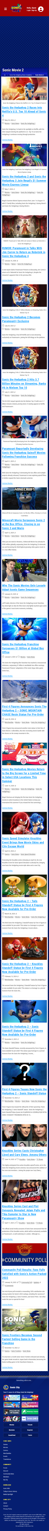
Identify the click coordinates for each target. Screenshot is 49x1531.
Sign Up (34, 10)
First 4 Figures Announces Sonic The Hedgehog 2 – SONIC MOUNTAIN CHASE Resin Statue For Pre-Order (24, 710)
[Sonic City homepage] (16, 9)
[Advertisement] (24, 41)
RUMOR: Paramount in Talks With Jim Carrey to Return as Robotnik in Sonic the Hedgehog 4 (23, 252)
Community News (8, 1474)
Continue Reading (7, 140)
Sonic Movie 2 (39, 75)
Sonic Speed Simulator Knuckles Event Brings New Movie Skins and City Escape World (23, 842)
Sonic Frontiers (16, 1351)
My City (5, 1480)
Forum (5, 1468)
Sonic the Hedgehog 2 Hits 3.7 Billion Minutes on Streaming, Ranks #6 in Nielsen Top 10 (24, 383)
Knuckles (22, 1159)
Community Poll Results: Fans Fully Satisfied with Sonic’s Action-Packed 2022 (24, 1273)
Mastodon (12, 1430)
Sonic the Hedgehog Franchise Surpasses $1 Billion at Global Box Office (23, 648)
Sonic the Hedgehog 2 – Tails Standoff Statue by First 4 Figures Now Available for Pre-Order (22, 905)
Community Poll (26, 1282)
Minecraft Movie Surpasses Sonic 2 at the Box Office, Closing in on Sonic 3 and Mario (23, 524)
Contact (5, 1506)
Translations (7, 1459)
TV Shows (40, 1159)
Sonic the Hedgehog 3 (28, 464)
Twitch (30, 1435)
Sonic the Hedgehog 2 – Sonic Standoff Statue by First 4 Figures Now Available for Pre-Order (22, 1030)
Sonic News (15, 123)
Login (28, 10)
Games (7, 854)
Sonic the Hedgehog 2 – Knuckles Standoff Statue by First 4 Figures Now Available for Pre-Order (22, 968)
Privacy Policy (7, 1509)
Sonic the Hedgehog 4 (24, 264)
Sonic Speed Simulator (28, 854)
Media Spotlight (8, 1494)
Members (6, 1477)
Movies (7, 123)
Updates (36, 1282)
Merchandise (9, 722)
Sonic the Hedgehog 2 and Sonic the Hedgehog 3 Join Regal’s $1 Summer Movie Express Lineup (24, 180)
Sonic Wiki (6, 1488)
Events (5, 1456)
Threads (30, 1425)
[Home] (5, 75)
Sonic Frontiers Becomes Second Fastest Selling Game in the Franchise (22, 1339)
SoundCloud (11, 1435)
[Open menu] (5, 9)
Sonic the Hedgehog (27, 789)
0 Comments (9, 1286)
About (5, 1503)
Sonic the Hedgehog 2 (28, 123)
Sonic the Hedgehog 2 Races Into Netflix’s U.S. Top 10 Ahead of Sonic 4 (24, 111)
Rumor (13, 264)
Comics (5, 1450)
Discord (5, 1471)
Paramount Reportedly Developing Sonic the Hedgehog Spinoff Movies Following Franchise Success (24, 452)
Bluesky (12, 1425)
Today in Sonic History (10, 1491)
